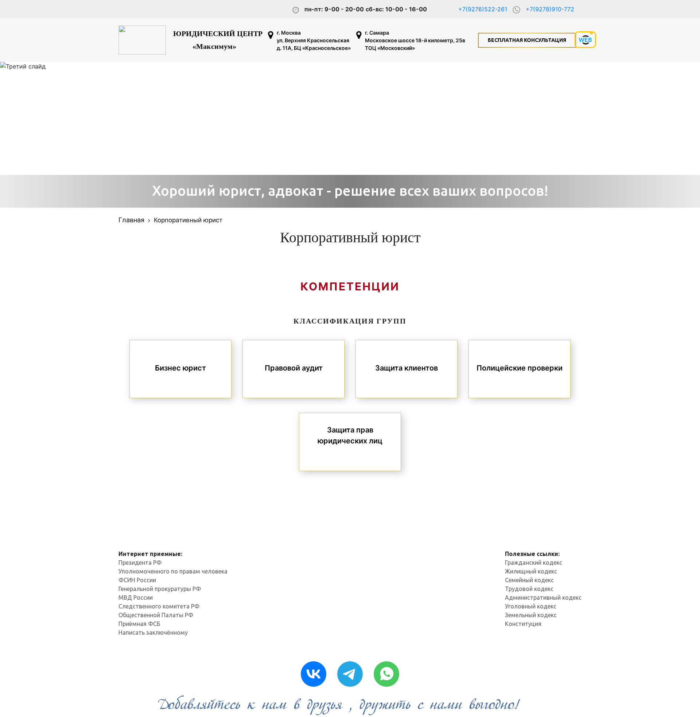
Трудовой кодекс (529, 588)
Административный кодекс (543, 597)
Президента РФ (140, 562)
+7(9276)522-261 (482, 9)
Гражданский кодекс (533, 562)
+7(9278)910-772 (550, 9)
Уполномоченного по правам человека (173, 571)
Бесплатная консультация (527, 40)
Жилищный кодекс (531, 571)
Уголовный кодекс (530, 606)
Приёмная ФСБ (139, 623)
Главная (131, 220)
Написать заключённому (153, 632)
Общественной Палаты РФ (155, 615)
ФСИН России (137, 580)
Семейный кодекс (529, 580)
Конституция (523, 623)
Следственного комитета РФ (158, 606)
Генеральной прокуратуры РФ (159, 588)
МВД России (135, 597)
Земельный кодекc (531, 615)
